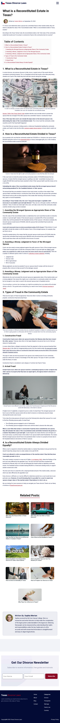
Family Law (47, 707)
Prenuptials (47, 701)
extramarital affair (25, 139)
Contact (36, 704)
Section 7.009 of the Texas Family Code (13, 113)
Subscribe (51, 676)
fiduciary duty (6, 348)
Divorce (46, 697)
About (35, 697)
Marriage (46, 704)
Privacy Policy (55, 719)
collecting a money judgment (36, 253)
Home (35, 694)
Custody (46, 710)
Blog (35, 701)
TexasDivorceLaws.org (16, 485)
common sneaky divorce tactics (33, 128)
